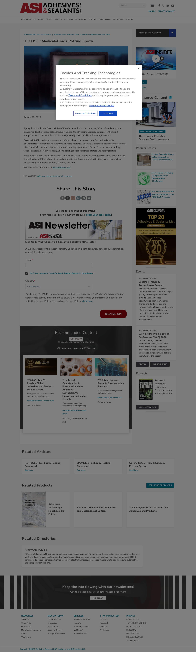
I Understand (108, 113)
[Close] (138, 68)
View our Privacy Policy (101, 105)
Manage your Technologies (85, 113)
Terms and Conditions (80, 95)
